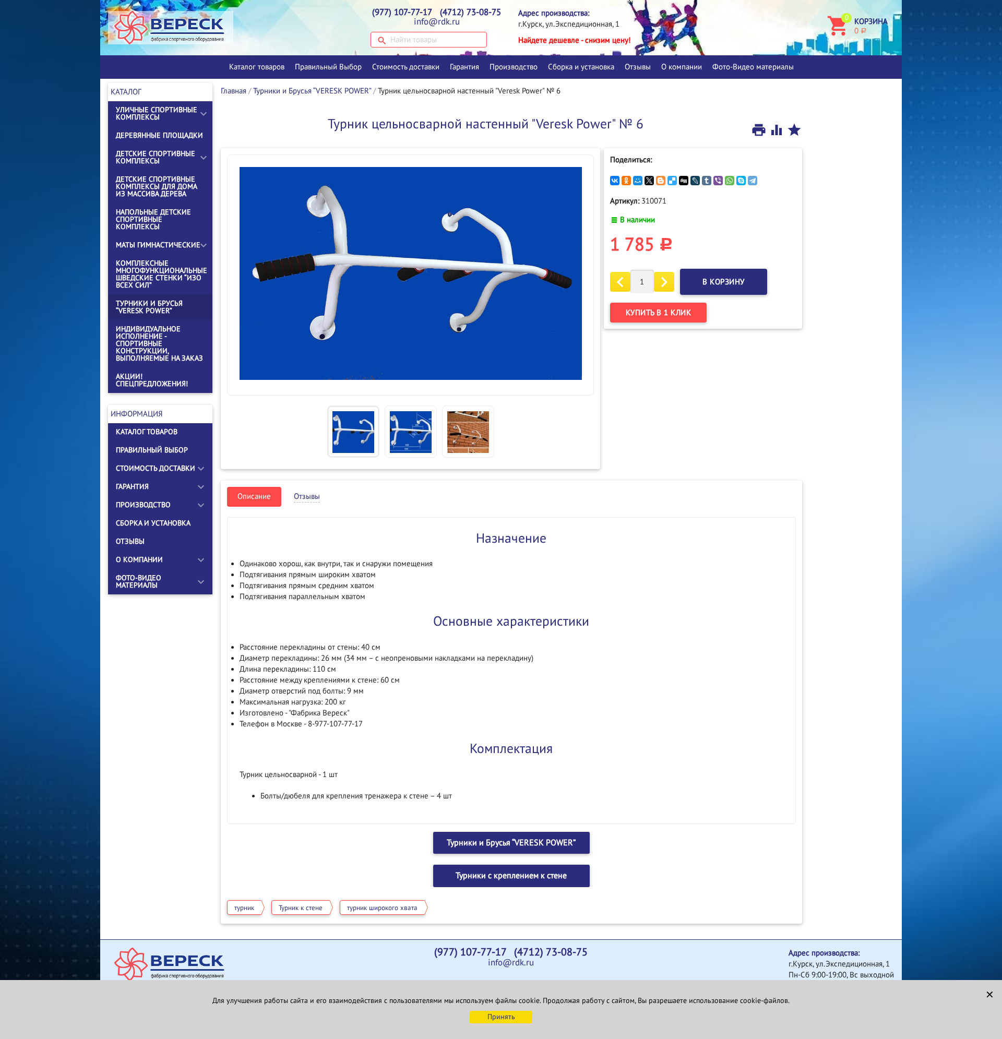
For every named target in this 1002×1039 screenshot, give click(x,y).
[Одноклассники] (626, 180)
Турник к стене (301, 908)
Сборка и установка (581, 66)
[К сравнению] (777, 129)
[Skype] (741, 180)
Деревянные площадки (159, 135)
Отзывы (638, 66)
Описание (254, 496)
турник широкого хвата (382, 908)
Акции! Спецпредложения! (152, 380)
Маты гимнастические (158, 245)
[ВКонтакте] (614, 180)
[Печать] (760, 129)
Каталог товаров (256, 66)
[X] (649, 180)
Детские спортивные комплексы (155, 157)
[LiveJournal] (695, 180)
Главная (233, 90)
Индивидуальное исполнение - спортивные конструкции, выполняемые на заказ (159, 344)
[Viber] (718, 180)
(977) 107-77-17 (402, 12)
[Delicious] (672, 180)
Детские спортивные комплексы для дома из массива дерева (156, 186)
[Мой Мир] (637, 180)
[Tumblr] (706, 180)
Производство (514, 66)
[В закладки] (794, 129)
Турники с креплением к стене (511, 875)
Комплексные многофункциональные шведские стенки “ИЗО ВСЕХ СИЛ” (161, 274)
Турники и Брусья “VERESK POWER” (149, 307)
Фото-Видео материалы (753, 66)
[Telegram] (752, 180)
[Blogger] (660, 180)
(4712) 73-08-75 (470, 12)
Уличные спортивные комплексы (156, 113)
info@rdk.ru (437, 22)
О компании (681, 66)
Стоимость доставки (405, 66)
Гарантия (464, 66)
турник (244, 908)
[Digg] (683, 180)
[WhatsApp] (729, 180)
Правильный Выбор (328, 66)
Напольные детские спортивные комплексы (153, 219)
